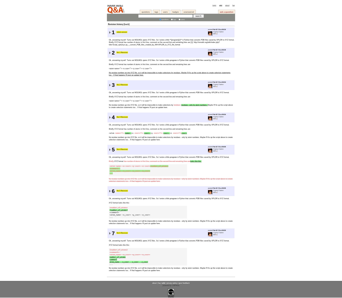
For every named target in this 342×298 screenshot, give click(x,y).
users (165, 12)
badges (175, 12)
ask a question (226, 12)
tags (156, 12)
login (214, 5)
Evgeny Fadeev (218, 32)
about (227, 5)
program (173, 60)
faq (233, 5)
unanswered (189, 12)
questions (146, 12)
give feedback (184, 283)
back (126, 24)
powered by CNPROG (171, 285)
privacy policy (172, 283)
